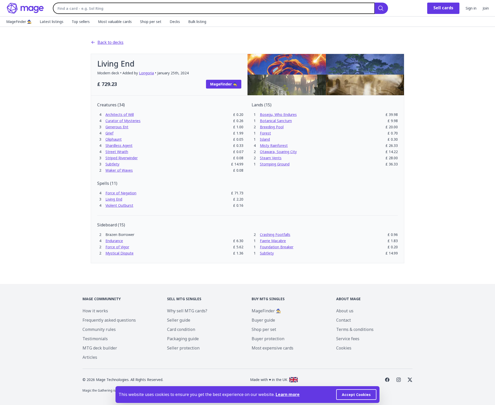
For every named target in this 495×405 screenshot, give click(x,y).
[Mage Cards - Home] (25, 8)
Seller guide (178, 320)
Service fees (347, 339)
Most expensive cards (272, 348)
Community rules (99, 329)
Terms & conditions (355, 329)
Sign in (471, 8)
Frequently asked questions (109, 320)
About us (344, 311)
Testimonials (95, 339)
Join (486, 8)
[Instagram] (398, 379)
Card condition (181, 329)
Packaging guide (183, 339)
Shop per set (264, 329)
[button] (119, 114)
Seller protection (183, 348)
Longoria (146, 72)
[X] (409, 379)
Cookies (343, 348)
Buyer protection (268, 339)
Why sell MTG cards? (187, 311)
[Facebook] (387, 379)
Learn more (288, 394)
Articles (89, 357)
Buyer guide (263, 320)
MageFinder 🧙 (266, 311)
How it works (95, 311)
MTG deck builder (99, 348)
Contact (343, 320)
